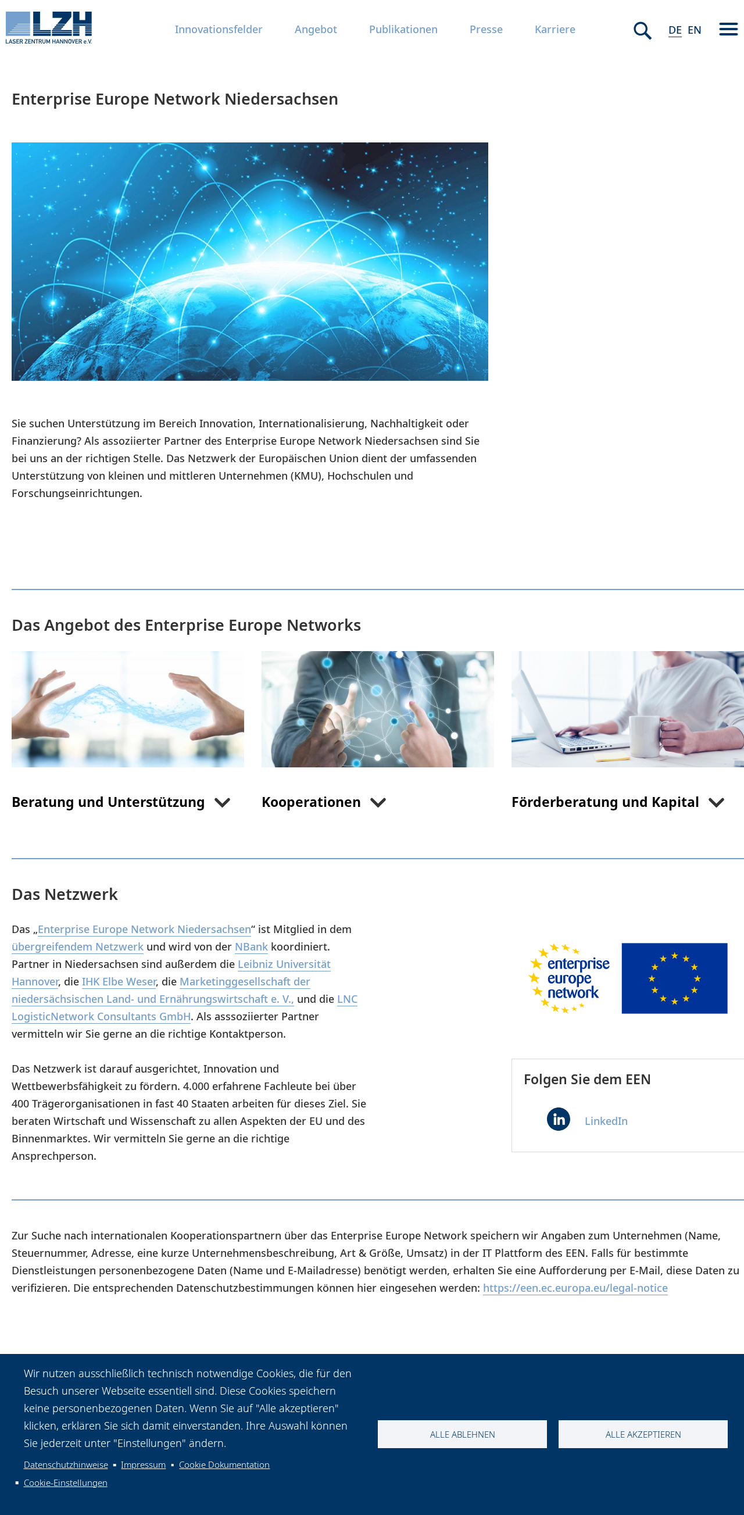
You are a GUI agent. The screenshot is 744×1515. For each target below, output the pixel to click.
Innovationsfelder (219, 29)
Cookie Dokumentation (224, 1464)
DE (675, 30)
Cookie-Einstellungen (66, 1482)
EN (695, 30)
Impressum (143, 1464)
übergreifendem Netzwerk (78, 946)
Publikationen (403, 29)
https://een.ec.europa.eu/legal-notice (575, 1288)
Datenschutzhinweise (66, 1464)
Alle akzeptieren (643, 1434)
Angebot (316, 29)
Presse (486, 29)
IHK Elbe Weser (119, 981)
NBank (251, 946)
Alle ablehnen (462, 1434)
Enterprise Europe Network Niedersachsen (144, 929)
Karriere (555, 29)
